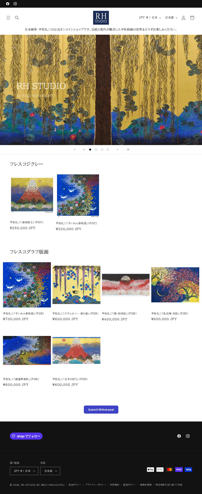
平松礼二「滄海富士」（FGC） (27, 222)
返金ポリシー (75, 485)
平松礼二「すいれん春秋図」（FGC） (76, 223)
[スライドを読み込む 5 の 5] (108, 150)
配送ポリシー (129, 485)
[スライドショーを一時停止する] (127, 149)
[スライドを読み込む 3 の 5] (96, 150)
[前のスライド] (74, 149)
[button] (8, 17)
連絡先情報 (146, 485)
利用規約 (114, 485)
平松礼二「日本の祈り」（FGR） (70, 379)
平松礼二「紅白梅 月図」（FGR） (170, 313)
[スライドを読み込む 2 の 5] (90, 150)
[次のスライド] (117, 149)
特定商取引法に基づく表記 (169, 485)
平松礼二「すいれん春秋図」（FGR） (23, 313)
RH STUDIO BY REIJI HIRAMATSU (43, 485)
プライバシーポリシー (95, 485)
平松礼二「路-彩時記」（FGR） (119, 313)
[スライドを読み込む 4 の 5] (102, 150)
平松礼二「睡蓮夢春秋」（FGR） (21, 379)
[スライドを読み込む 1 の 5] (84, 150)
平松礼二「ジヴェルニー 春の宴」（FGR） (75, 313)
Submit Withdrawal (101, 409)
